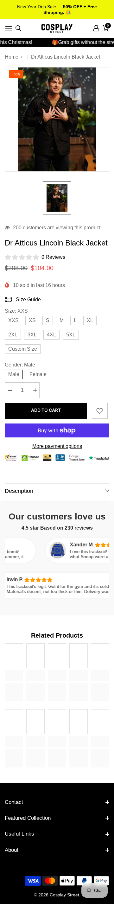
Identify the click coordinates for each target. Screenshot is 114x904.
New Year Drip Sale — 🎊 (57, 9)
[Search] (18, 28)
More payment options (57, 446)
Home (11, 57)
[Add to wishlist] (100, 411)
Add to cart (46, 410)
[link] (14, 675)
